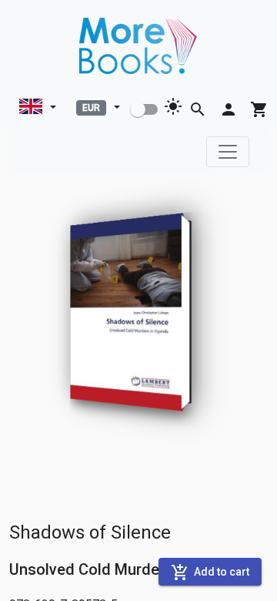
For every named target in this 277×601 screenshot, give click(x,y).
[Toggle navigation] (227, 151)
